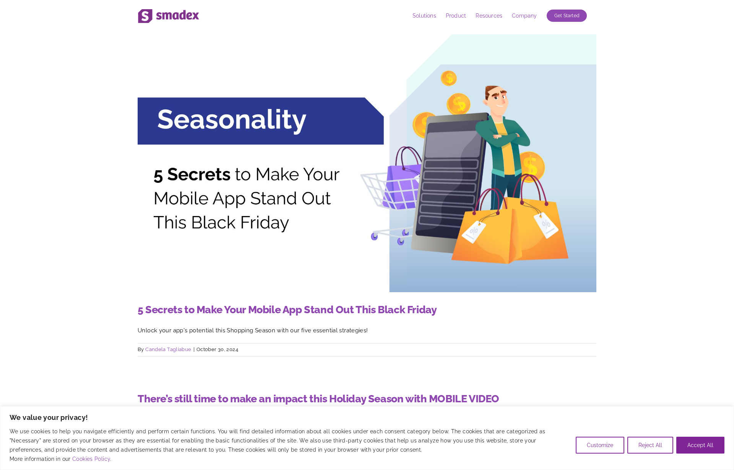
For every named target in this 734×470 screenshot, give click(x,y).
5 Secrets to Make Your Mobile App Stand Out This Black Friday (287, 310)
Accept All (700, 445)
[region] (367, 438)
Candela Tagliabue (168, 349)
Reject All (650, 445)
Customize (600, 445)
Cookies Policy (91, 459)
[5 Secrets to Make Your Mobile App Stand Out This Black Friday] (367, 163)
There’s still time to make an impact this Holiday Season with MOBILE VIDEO (318, 399)
